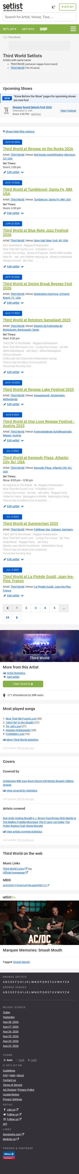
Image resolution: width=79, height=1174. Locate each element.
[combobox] (39, 16)
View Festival (68, 110)
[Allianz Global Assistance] (9, 1155)
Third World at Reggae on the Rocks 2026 (38, 148)
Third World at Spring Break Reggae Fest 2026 (37, 285)
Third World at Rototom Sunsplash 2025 (37, 320)
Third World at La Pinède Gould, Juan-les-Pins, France (38, 578)
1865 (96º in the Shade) (20, 722)
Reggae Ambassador (18, 730)
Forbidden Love (15, 733)
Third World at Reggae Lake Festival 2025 (38, 389)
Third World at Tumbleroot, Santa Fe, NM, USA (38, 191)
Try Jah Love (13, 726)
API (5, 1124)
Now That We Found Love (21, 718)
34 (7, 617)
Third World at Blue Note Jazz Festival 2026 (35, 232)
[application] (39, 923)
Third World (17, 67)
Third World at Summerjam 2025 (30, 523)
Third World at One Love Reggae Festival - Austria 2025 (39, 423)
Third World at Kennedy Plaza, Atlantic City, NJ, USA (35, 459)
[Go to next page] (17, 617)
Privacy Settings (12, 1099)
